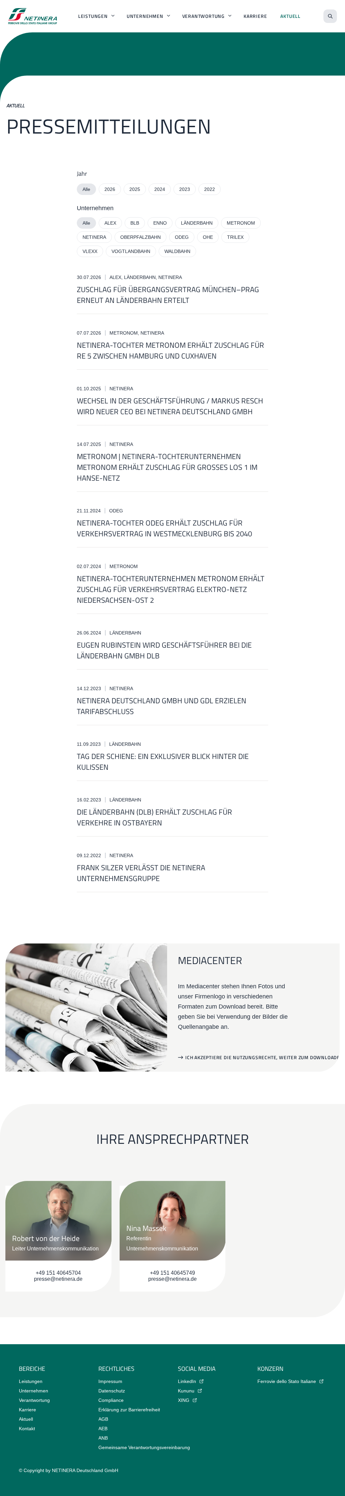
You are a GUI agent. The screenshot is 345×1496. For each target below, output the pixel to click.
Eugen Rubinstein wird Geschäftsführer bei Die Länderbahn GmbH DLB (164, 650)
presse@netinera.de (58, 1279)
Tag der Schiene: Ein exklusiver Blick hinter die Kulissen (163, 762)
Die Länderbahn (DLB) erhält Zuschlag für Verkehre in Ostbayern (154, 817)
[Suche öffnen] (330, 16)
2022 (209, 189)
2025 (134, 189)
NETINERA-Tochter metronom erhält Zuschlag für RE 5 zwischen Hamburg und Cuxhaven (170, 350)
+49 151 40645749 (172, 1273)
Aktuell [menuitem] (290, 16)
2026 (109, 189)
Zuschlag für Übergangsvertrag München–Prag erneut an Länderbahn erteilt (168, 295)
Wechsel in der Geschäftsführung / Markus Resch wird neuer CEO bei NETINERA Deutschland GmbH (170, 406)
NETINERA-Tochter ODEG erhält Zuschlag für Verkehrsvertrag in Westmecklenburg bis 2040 (164, 528)
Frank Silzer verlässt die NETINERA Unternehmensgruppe (141, 873)
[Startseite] (32, 16)
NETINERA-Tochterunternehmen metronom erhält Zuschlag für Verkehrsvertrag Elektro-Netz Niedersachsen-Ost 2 (170, 589)
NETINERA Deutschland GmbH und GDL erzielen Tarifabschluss (161, 706)
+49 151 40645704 (58, 1273)
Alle (86, 189)
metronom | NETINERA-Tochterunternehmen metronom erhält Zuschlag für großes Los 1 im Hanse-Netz (167, 467)
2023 (184, 189)
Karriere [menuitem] (255, 16)
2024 (159, 189)
